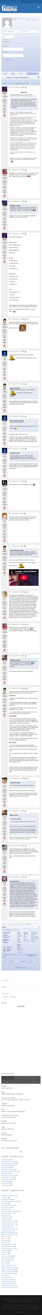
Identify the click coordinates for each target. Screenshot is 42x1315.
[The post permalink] (23, 87)
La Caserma (4, 1240)
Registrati (13, 997)
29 (22, 83)
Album (21, 73)
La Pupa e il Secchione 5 (7, 1285)
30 (24, 83)
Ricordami (6, 993)
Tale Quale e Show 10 (7, 1244)
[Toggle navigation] (38, 7)
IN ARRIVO (4, 1086)
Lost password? (15, 68)
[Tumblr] (13, 1)
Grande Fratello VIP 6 (7, 1281)
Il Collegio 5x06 (5, 1185)
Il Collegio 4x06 (5, 1160)
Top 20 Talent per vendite (8, 1117)
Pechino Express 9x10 (7, 1177)
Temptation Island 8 (6, 1256)
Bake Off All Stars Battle (7, 1233)
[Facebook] (6, 1)
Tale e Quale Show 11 (7, 1205)
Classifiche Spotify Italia (7, 1105)
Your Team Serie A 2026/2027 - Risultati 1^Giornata (15, 1100)
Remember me (8, 59)
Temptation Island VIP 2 (7, 1248)
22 (9, 83)
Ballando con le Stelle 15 (8, 1270)
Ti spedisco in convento (7, 1195)
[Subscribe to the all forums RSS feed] (3, 927)
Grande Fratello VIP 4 (7, 1246)
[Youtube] (16, 1)
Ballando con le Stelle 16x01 (9, 1171)
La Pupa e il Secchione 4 (7, 1223)
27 (19, 83)
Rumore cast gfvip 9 (6, 1088)
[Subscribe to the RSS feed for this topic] (39, 77)
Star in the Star (5, 1277)
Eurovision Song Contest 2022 (9, 1211)
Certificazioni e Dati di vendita (9, 1115)
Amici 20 (3, 1275)
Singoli (3, 1092)
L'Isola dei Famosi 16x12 (8, 1162)
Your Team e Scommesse (8, 1098)
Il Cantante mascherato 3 (8, 1287)
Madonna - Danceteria (7, 1129)
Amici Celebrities (6, 1260)
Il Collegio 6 (4, 1219)
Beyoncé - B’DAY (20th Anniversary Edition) (13, 1111)
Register (37, 19)
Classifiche (4, 1103)
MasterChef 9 (5, 1209)
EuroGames (4, 1215)
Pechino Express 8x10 (7, 1169)
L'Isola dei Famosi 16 (7, 1213)
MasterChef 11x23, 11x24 (8, 1175)
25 (15, 83)
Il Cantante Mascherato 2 (8, 1225)
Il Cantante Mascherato (7, 1273)
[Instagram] (19, 1)
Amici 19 (3, 1264)
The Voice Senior (6, 1227)
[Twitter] (3, 1)
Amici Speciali (5, 1250)
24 (13, 83)
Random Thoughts (6, 1135)
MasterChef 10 (5, 1217)
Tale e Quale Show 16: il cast (9, 1141)
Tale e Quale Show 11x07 (8, 1164)
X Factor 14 (4, 1236)
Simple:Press (20, 967)
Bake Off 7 (4, 1238)
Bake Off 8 (4, 1242)
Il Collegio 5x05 (5, 1181)
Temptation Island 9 (6, 1283)
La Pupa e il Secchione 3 (7, 1229)
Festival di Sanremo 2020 (8, 1272)
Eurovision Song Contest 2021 (9, 1201)
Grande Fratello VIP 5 (7, 1266)
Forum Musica (13, 73)
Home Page (5, 73)
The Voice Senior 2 (6, 1258)
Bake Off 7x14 (5, 1173)
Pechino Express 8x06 (7, 1179)
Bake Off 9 (4, 1262)
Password (5, 52)
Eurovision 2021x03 (6, 1165)
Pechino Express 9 (6, 1207)
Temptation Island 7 (6, 1231)
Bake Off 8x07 (5, 1183)
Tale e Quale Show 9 (7, 1279)
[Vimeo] (9, 1)
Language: (23, 961)
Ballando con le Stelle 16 (8, 1234)
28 (22, 924)
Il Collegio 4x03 (5, 1167)
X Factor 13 (4, 1252)
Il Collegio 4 (4, 1197)
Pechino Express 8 (6, 1199)
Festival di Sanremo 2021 (8, 1268)
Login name (5, 46)
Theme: (5, 961)
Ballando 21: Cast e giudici (8, 1123)
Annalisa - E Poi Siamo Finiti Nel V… (32, 73)
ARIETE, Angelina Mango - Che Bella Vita (12, 1094)
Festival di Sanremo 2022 (8, 1221)
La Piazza (3, 1133)
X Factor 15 (4, 1254)
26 (17, 83)
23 (11, 83)
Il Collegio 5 (4, 1203)
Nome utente (5, 980)
